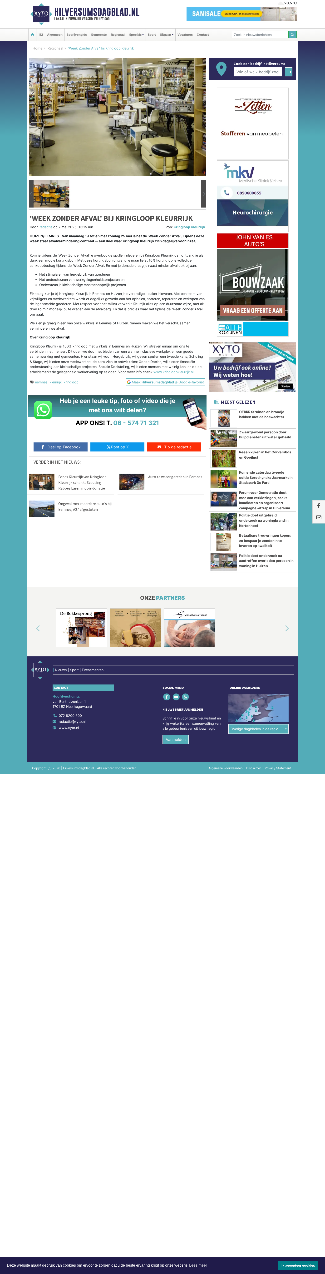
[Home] (32, 35)
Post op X (120, 447)
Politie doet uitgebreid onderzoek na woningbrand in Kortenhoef (264, 520)
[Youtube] (176, 697)
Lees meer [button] (198, 1265)
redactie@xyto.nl (72, 721)
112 (40, 34)
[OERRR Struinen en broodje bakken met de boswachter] (223, 418)
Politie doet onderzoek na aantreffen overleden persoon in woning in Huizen (266, 561)
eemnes (41, 382)
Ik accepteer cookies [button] (298, 1265)
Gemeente (99, 34)
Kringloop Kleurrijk (189, 227)
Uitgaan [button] (165, 34)
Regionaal (118, 34)
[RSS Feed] (185, 697)
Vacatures (185, 34)
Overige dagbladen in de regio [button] (254, 729)
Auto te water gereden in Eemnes (175, 476)
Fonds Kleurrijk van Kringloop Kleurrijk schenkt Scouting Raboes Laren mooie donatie (82, 482)
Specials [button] (135, 34)
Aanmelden (176, 739)
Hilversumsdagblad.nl (96, 12)
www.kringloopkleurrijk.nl (173, 372)
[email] (319, 518)
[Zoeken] (292, 34)
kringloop (71, 382)
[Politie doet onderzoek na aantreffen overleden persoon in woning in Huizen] (223, 562)
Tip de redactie (178, 447)
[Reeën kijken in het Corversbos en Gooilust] (223, 459)
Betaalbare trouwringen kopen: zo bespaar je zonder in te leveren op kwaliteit (265, 540)
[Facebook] (167, 697)
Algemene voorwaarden (225, 768)
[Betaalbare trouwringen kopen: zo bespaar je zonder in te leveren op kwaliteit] (223, 542)
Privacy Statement (278, 768)
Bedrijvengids (77, 34)
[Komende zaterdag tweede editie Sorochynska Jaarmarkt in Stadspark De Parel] (223, 479)
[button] (31, 194)
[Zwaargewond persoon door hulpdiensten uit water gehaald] (223, 439)
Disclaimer (253, 768)
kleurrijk (55, 382)
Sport (152, 34)
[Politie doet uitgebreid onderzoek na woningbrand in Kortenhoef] (223, 522)
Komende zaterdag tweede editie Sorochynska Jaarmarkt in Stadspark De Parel (266, 477)
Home (37, 48)
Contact (203, 34)
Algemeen (55, 34)
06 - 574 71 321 (136, 422)
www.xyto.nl (69, 728)
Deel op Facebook (64, 447)
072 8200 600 (70, 716)
